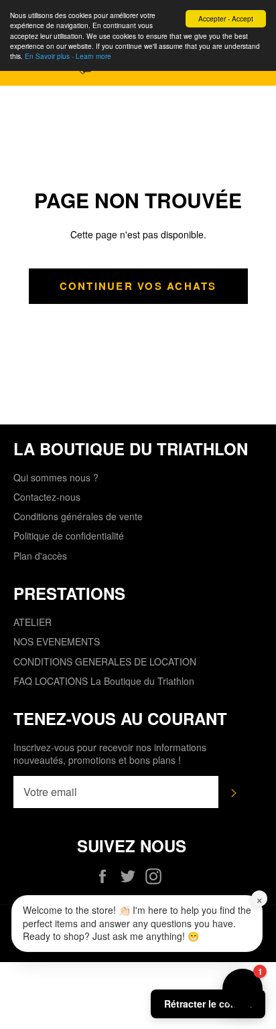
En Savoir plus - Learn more (68, 56)
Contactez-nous (46, 496)
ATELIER (32, 622)
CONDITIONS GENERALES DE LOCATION (104, 661)
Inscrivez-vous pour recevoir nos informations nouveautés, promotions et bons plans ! (109, 754)
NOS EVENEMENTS (56, 641)
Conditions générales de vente (78, 516)
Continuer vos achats (138, 286)
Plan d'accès (40, 555)
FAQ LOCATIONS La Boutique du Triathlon (103, 681)
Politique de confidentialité (68, 535)
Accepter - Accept (225, 18)
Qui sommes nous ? (55, 477)
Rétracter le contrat (208, 1003)
